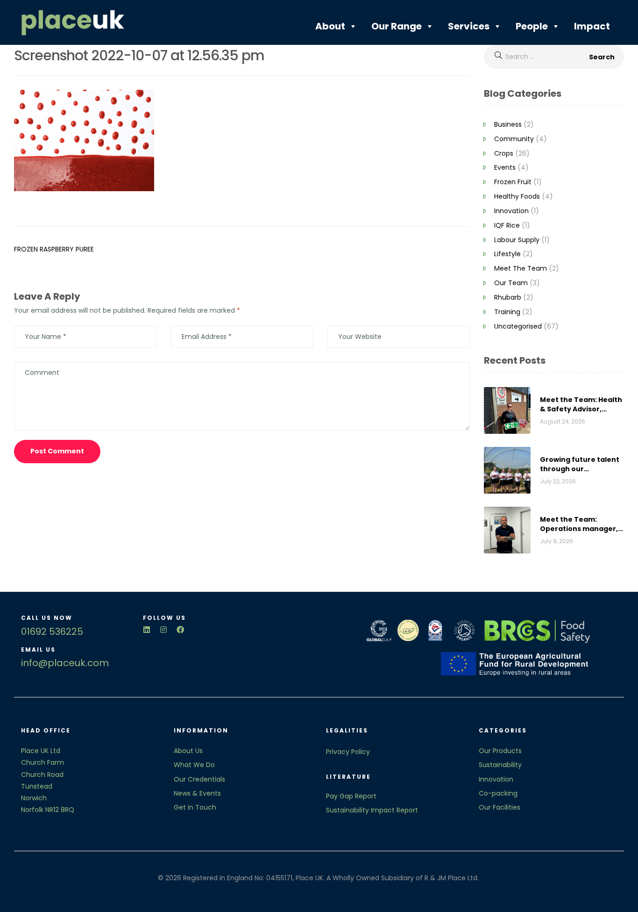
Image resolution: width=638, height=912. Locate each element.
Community (514, 139)
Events (505, 167)
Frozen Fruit (513, 182)
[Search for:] (554, 56)
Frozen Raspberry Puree (54, 249)
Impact (592, 26)
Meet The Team (520, 268)
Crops (503, 153)
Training (507, 311)
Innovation (511, 210)
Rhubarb (507, 297)
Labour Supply (516, 239)
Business (508, 124)
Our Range (396, 26)
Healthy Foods (517, 196)
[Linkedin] (146, 629)
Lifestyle (507, 254)
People (532, 26)
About (330, 26)
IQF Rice (507, 225)
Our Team (511, 282)
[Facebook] (180, 629)
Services (468, 26)
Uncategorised (518, 326)
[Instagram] (163, 629)
